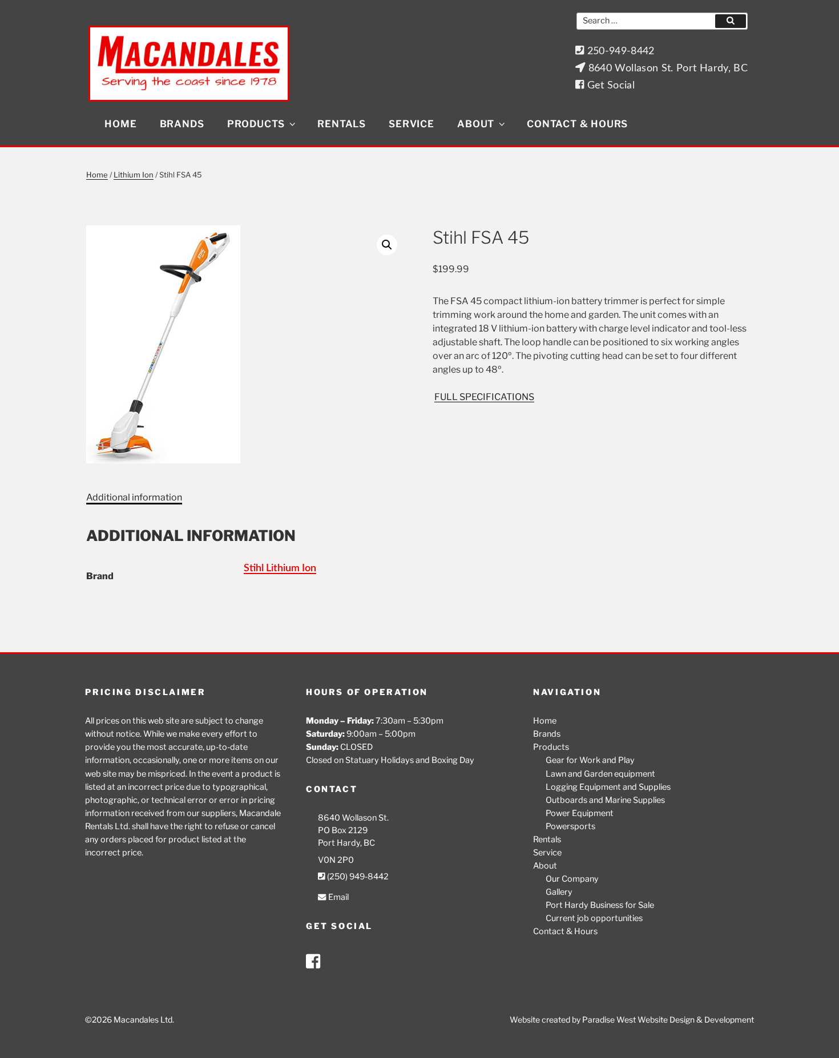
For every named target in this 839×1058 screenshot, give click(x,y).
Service (411, 124)
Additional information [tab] (134, 497)
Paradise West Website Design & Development (668, 1019)
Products (256, 124)
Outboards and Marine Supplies (605, 800)
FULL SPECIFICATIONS (484, 396)
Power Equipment (580, 813)
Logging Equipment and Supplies (608, 787)
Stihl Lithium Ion (280, 568)
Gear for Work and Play (590, 760)
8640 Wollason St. (353, 818)
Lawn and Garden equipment (600, 774)
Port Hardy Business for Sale (600, 905)
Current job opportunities (594, 918)
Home (120, 124)
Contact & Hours (577, 124)
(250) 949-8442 (357, 876)
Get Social (609, 85)
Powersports (570, 826)
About (475, 124)
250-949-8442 (619, 51)
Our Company (572, 879)
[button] (387, 245)
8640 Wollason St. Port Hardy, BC (666, 68)
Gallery (559, 892)
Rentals (341, 124)
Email (337, 897)
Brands (182, 124)
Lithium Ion (134, 174)
